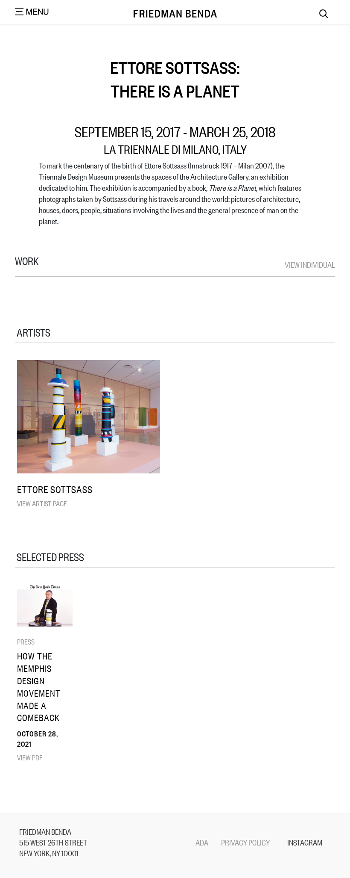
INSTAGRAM (304, 842)
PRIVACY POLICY (245, 842)
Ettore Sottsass (55, 489)
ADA (201, 842)
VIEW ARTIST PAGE (42, 503)
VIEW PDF (29, 757)
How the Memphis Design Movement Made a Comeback (39, 686)
